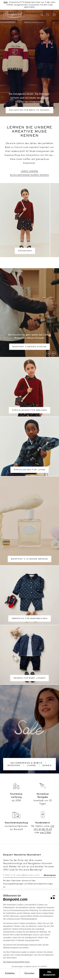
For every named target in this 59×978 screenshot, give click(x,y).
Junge (31, 765)
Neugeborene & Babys (26, 763)
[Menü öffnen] (54, 14)
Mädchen (13, 765)
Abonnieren (50, 875)
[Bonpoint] (12, 15)
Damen (47, 765)
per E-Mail (45, 832)
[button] (42, 14)
